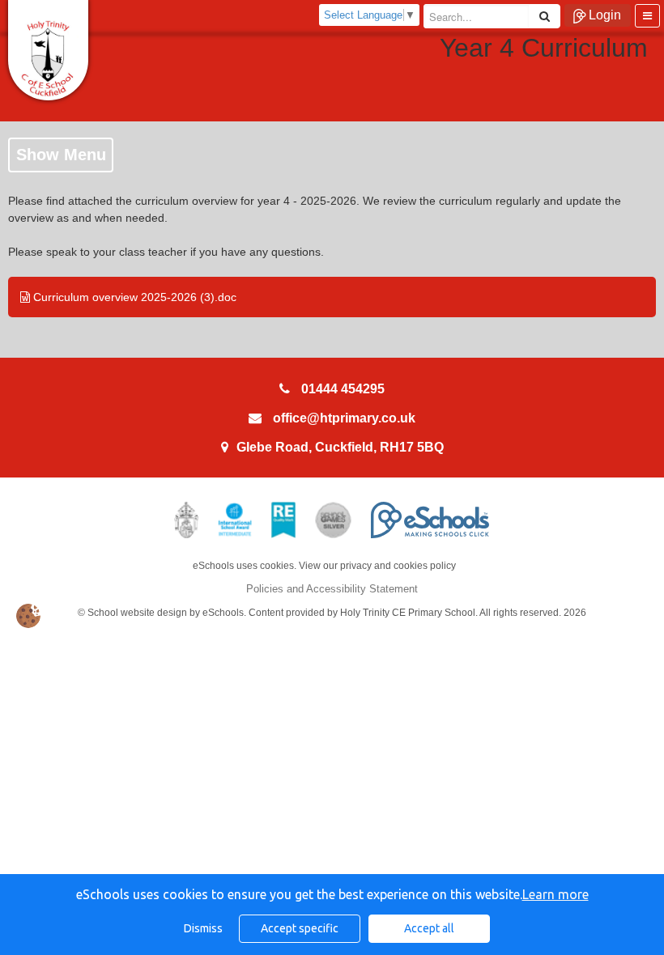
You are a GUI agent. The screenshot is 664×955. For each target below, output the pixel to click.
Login (605, 15)
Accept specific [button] (299, 928)
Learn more (555, 894)
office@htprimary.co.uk (344, 418)
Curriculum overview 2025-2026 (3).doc (133, 297)
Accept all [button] (429, 928)
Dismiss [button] (203, 928)
